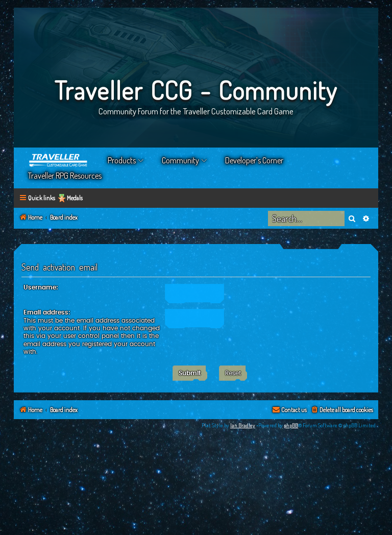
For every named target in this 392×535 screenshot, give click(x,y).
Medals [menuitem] (75, 198)
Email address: (46, 312)
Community (180, 160)
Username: (40, 287)
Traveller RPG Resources (65, 176)
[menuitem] (341, 410)
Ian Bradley (242, 425)
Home (58, 160)
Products (122, 160)
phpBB (291, 425)
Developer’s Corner (254, 160)
